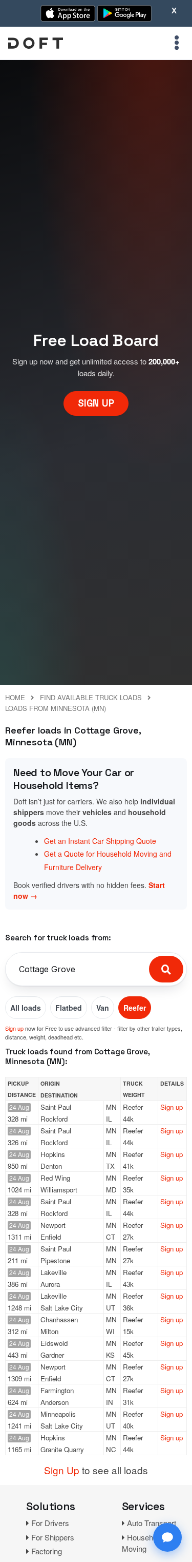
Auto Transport (151, 1522)
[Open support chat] (167, 1537)
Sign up (14, 1028)
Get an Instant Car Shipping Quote (100, 841)
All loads (25, 1007)
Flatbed (68, 1007)
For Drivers (50, 1522)
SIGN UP (96, 403)
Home (15, 697)
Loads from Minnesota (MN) (55, 708)
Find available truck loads (91, 697)
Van (102, 1007)
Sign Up (61, 1470)
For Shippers (52, 1537)
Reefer (134, 1007)
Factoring (46, 1551)
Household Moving (142, 1543)
